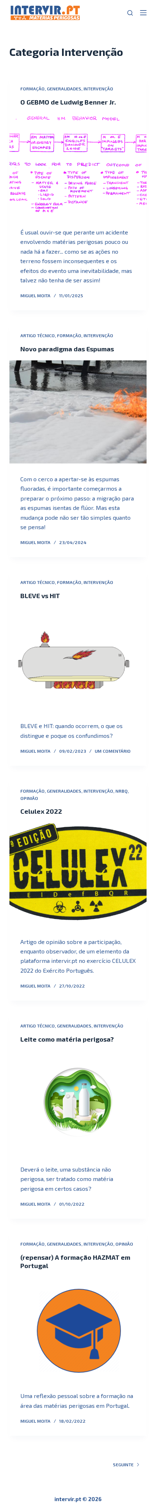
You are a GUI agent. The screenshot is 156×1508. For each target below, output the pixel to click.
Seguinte (123, 1464)
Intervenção (98, 88)
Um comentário (113, 750)
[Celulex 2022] (78, 874)
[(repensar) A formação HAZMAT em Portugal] (78, 1328)
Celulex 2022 (41, 811)
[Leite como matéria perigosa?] (78, 1102)
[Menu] (143, 12)
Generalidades (64, 88)
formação (32, 88)
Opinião (29, 798)
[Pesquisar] (130, 13)
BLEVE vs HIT (40, 596)
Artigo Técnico (37, 335)
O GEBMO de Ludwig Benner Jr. (68, 102)
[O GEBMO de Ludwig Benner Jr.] (78, 165)
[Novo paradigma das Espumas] (78, 411)
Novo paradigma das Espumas (67, 349)
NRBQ (121, 790)
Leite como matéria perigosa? (67, 1039)
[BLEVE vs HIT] (78, 658)
